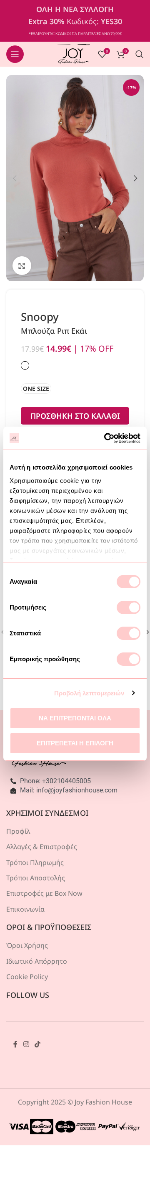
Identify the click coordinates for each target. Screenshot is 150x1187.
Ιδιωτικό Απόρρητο (36, 961)
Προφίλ (18, 831)
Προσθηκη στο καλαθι (75, 416)
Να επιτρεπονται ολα (75, 718)
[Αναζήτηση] (139, 54)
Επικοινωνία (25, 909)
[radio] (36, 388)
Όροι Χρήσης (27, 945)
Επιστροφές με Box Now (44, 893)
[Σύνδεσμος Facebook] (15, 1044)
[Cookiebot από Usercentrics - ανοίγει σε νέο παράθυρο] (105, 438)
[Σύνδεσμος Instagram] (26, 1044)
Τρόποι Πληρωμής (35, 862)
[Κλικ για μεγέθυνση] (21, 265)
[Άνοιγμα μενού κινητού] (15, 54)
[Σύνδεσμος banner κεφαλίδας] (75, 21)
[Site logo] (74, 53)
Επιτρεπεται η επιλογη (75, 743)
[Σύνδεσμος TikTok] (37, 1044)
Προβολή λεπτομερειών (89, 693)
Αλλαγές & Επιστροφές (41, 846)
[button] (14, 178)
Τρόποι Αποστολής (35, 877)
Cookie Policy (27, 976)
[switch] (128, 607)
